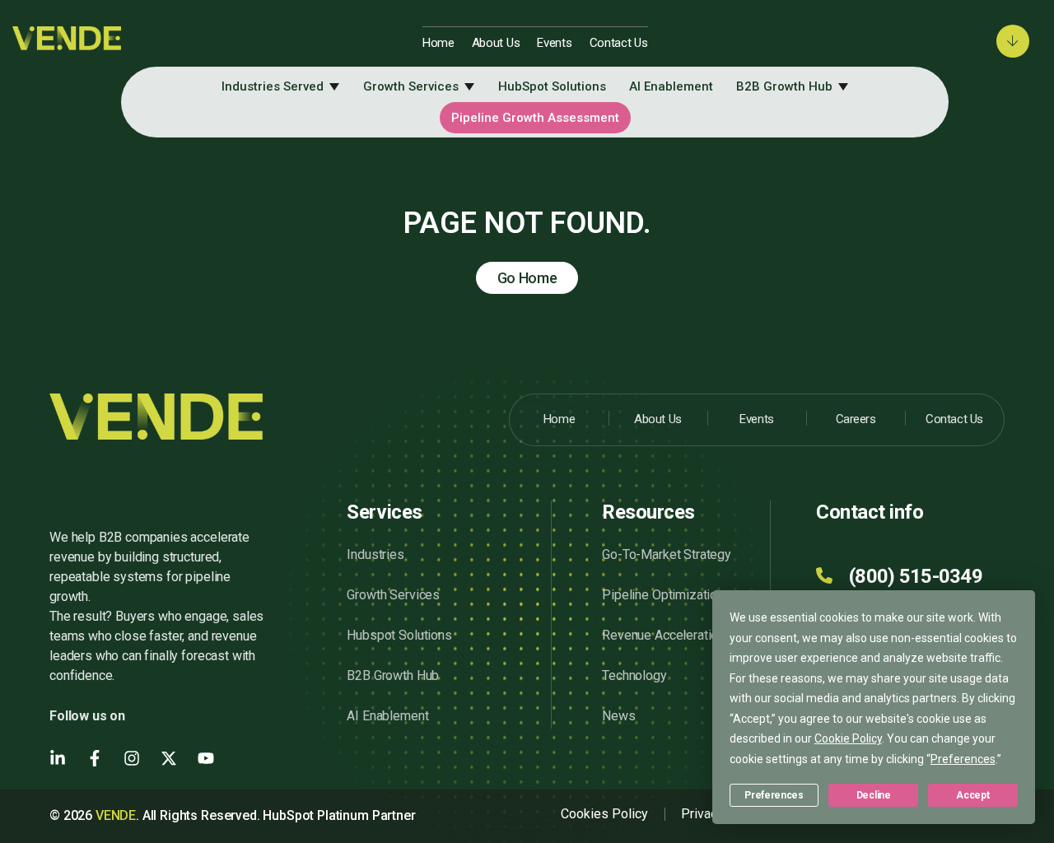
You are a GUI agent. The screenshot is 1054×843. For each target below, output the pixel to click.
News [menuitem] (618, 716)
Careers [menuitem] (856, 419)
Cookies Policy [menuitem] (604, 814)
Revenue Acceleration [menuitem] (663, 635)
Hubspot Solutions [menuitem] (399, 635)
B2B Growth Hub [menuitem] (784, 86)
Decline (873, 795)
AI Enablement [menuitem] (671, 86)
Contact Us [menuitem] (619, 42)
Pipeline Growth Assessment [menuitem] (535, 117)
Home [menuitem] (438, 42)
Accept (972, 795)
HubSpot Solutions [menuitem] (552, 86)
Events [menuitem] (554, 42)
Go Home (527, 277)
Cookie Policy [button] (848, 738)
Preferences (773, 795)
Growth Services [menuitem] (411, 86)
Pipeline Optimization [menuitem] (663, 595)
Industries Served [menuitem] (273, 86)
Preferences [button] (963, 759)
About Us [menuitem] (496, 42)
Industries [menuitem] (375, 554)
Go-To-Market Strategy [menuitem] (666, 554)
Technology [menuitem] (634, 675)
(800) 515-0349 (915, 576)
